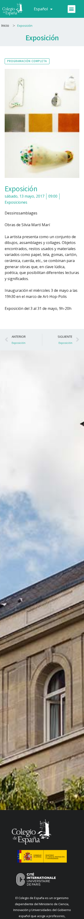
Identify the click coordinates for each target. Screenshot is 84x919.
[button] (71, 9)
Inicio (5, 25)
